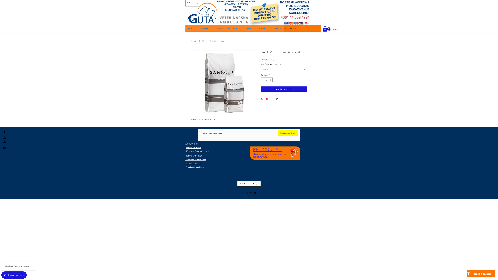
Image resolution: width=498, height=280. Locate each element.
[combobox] (284, 69)
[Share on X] (277, 98)
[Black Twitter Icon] (4, 148)
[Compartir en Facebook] (262, 98)
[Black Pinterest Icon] (4, 143)
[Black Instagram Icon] (4, 137)
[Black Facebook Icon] (4, 132)
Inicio (194, 41)
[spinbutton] (266, 80)
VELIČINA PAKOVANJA (272, 64)
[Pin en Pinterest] (267, 98)
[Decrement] (262, 80)
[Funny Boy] (293, 152)
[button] (325, 29)
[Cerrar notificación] (33, 264)
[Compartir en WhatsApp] (272, 98)
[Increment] (270, 80)
